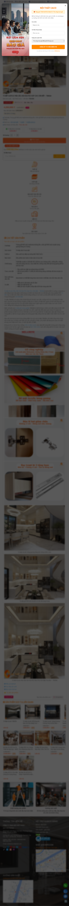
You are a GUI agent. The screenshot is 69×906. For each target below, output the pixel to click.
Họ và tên (34, 22)
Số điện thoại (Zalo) (37, 29)
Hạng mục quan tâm (37, 37)
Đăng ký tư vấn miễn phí (48, 47)
